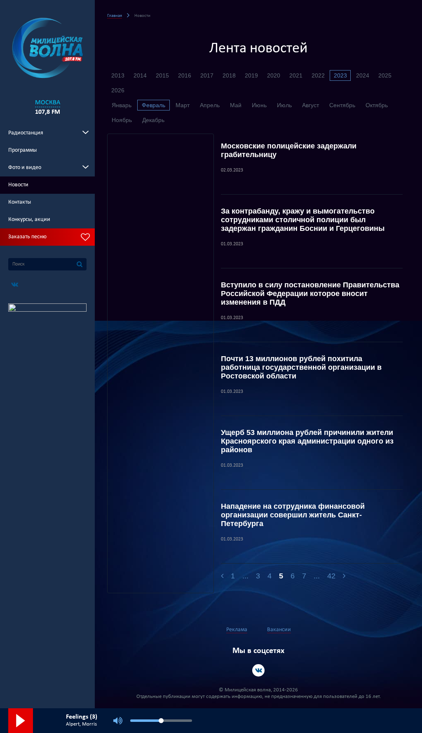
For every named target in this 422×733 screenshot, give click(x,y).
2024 (362, 75)
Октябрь (377, 105)
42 (331, 576)
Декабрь (153, 120)
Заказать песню (27, 237)
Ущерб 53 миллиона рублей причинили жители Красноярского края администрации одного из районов (307, 441)
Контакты (19, 202)
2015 (162, 75)
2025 (385, 75)
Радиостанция (25, 133)
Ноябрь (122, 120)
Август (310, 105)
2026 (117, 90)
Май (235, 105)
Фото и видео (24, 167)
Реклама (236, 630)
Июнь (259, 105)
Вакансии (279, 630)
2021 (295, 75)
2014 (140, 75)
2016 (184, 75)
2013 (117, 75)
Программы (22, 150)
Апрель (210, 105)
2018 (229, 75)
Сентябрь (342, 105)
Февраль (153, 105)
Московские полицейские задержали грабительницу (288, 150)
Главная (114, 16)
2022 (318, 75)
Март (183, 105)
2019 (251, 75)
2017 (206, 75)
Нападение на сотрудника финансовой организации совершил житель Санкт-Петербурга (293, 515)
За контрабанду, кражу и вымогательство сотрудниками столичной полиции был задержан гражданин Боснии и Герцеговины (302, 220)
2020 (273, 75)
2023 (340, 75)
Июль (284, 105)
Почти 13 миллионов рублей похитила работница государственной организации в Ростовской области (301, 367)
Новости (18, 185)
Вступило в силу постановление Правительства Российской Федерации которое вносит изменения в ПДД (310, 293)
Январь (121, 105)
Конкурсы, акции (29, 219)
